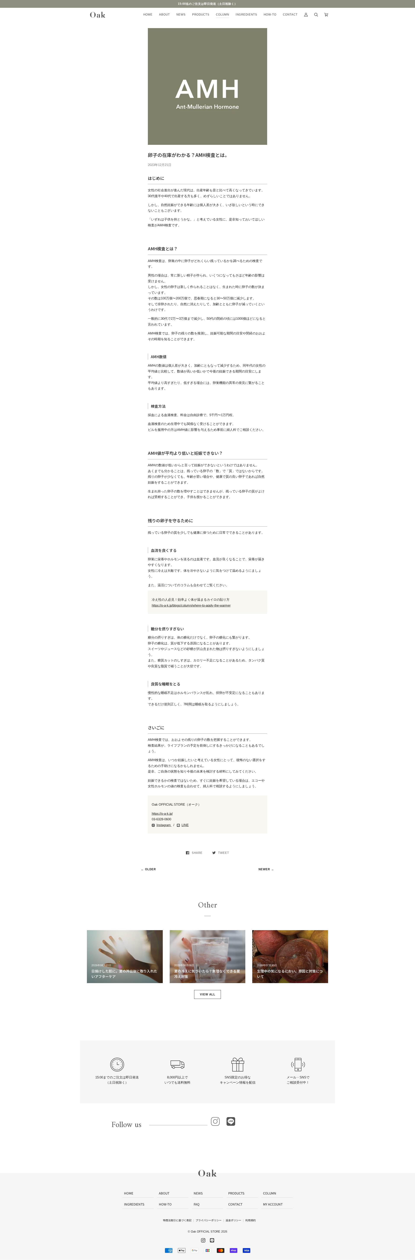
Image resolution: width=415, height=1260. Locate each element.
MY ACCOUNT (273, 1204)
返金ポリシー (233, 1220)
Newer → (266, 869)
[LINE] (231, 1121)
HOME (128, 1193)
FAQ (197, 1204)
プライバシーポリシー (209, 1220)
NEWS (198, 1193)
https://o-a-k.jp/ (162, 813)
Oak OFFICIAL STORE (205, 1231)
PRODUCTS (236, 1193)
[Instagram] (215, 1121)
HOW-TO (165, 1204)
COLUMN (269, 1193)
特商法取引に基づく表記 (177, 1220)
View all (207, 994)
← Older (148, 869)
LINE (185, 825)
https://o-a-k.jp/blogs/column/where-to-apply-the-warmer (191, 605)
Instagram (164, 825)
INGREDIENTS (134, 1204)
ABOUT (164, 1193)
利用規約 (250, 1220)
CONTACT (235, 1204)
